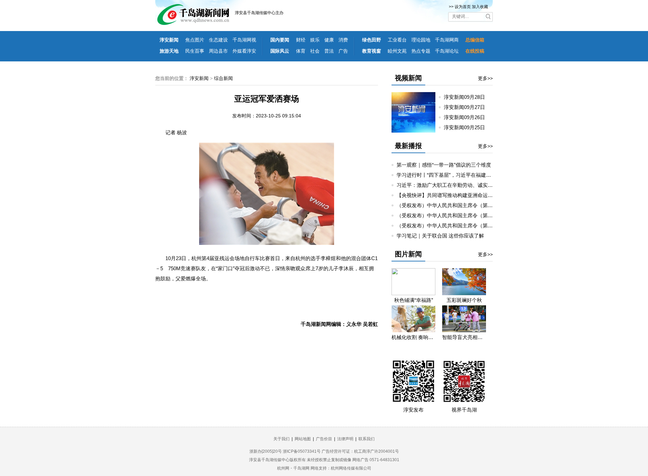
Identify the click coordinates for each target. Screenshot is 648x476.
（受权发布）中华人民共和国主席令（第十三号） (452, 225)
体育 (300, 51)
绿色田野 (371, 40)
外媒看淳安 (244, 51)
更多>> (485, 78)
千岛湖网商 (447, 40)
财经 (300, 40)
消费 (343, 40)
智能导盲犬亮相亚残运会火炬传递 (464, 337)
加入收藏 (480, 6)
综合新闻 (223, 78)
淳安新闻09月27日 (467, 107)
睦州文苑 (397, 51)
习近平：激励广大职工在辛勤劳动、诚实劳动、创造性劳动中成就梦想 (475, 185)
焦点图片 (194, 40)
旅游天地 (169, 51)
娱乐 (315, 40)
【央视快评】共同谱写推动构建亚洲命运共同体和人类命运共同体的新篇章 (480, 195)
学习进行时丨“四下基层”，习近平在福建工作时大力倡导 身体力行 (470, 175)
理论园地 (420, 40)
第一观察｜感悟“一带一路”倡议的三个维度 (444, 165)
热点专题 (420, 51)
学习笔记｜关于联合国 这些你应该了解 (440, 236)
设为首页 (463, 6)
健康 (329, 40)
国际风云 (279, 51)
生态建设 (218, 40)
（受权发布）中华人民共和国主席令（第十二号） (452, 205)
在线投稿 (474, 51)
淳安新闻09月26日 (467, 117)
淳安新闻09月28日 (467, 97)
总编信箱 (474, 40)
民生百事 (194, 51)
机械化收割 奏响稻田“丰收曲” (413, 337)
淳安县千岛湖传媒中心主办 (259, 12)
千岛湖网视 (244, 40)
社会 (315, 51)
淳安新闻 (169, 40)
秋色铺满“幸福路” (413, 300)
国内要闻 (279, 40)
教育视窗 (371, 51)
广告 (343, 51)
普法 (329, 51)
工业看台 (397, 40)
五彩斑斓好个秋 (464, 300)
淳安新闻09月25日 (467, 127)
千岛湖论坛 (447, 51)
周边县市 (218, 51)
